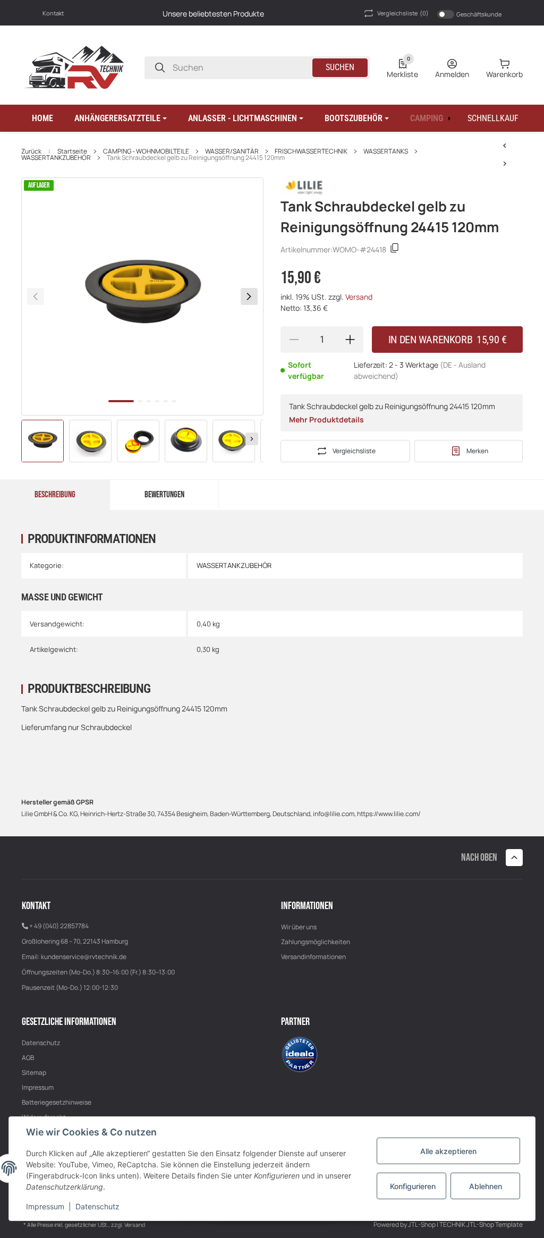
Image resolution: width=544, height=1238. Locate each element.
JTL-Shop (422, 1224)
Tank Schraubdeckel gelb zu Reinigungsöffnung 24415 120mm (196, 158)
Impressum (38, 1087)
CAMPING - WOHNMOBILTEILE (146, 151)
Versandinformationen (313, 956)
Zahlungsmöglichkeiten (315, 941)
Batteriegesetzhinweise (56, 1102)
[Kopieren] (394, 249)
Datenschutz (41, 1042)
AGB (28, 1057)
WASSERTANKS (385, 151)
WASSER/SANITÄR (232, 151)
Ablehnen (485, 1186)
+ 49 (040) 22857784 (59, 925)
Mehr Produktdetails (326, 419)
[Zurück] (35, 296)
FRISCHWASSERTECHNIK (311, 151)
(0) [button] (403, 13)
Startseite (72, 151)
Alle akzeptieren (448, 1151)
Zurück (31, 151)
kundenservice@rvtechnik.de (83, 956)
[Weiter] (251, 439)
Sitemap (34, 1072)
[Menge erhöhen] (350, 339)
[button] (120, 118)
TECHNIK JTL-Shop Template (481, 1224)
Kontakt (53, 13)
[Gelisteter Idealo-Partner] (299, 1053)
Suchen (340, 67)
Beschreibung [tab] (55, 494)
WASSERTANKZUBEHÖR (56, 158)
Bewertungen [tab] (164, 494)
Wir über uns (299, 926)
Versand (358, 297)
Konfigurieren (413, 1186)
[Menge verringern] (293, 339)
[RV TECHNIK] (74, 67)
